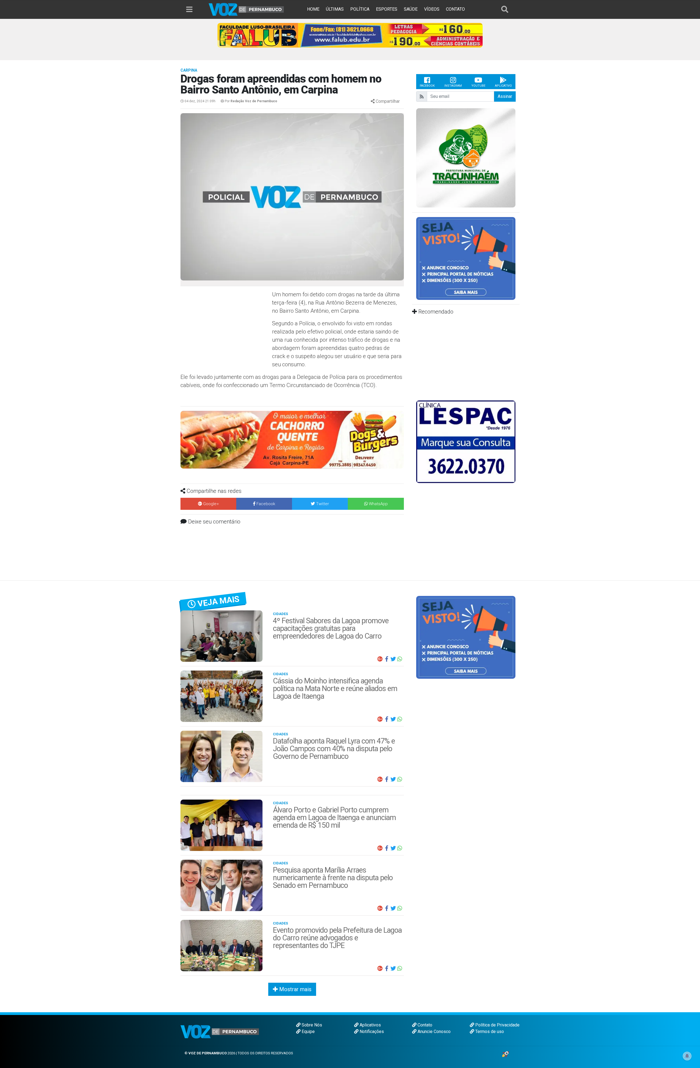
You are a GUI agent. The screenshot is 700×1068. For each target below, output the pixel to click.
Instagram (453, 85)
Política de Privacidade (497, 1025)
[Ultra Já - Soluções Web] (505, 1054)
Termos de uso (489, 1031)
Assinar (505, 96)
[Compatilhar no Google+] (380, 659)
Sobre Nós (311, 1025)
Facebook (427, 85)
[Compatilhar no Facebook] (386, 659)
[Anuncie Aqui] (465, 258)
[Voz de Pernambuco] (246, 9)
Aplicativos (369, 1025)
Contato (424, 1025)
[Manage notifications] (687, 1056)
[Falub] (350, 34)
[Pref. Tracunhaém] (465, 157)
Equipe (308, 1031)
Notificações (371, 1031)
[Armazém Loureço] (292, 439)
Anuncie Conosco (433, 1031)
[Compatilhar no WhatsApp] (399, 659)
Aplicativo (503, 85)
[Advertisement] (226, 330)
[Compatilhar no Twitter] (393, 659)
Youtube (478, 85)
